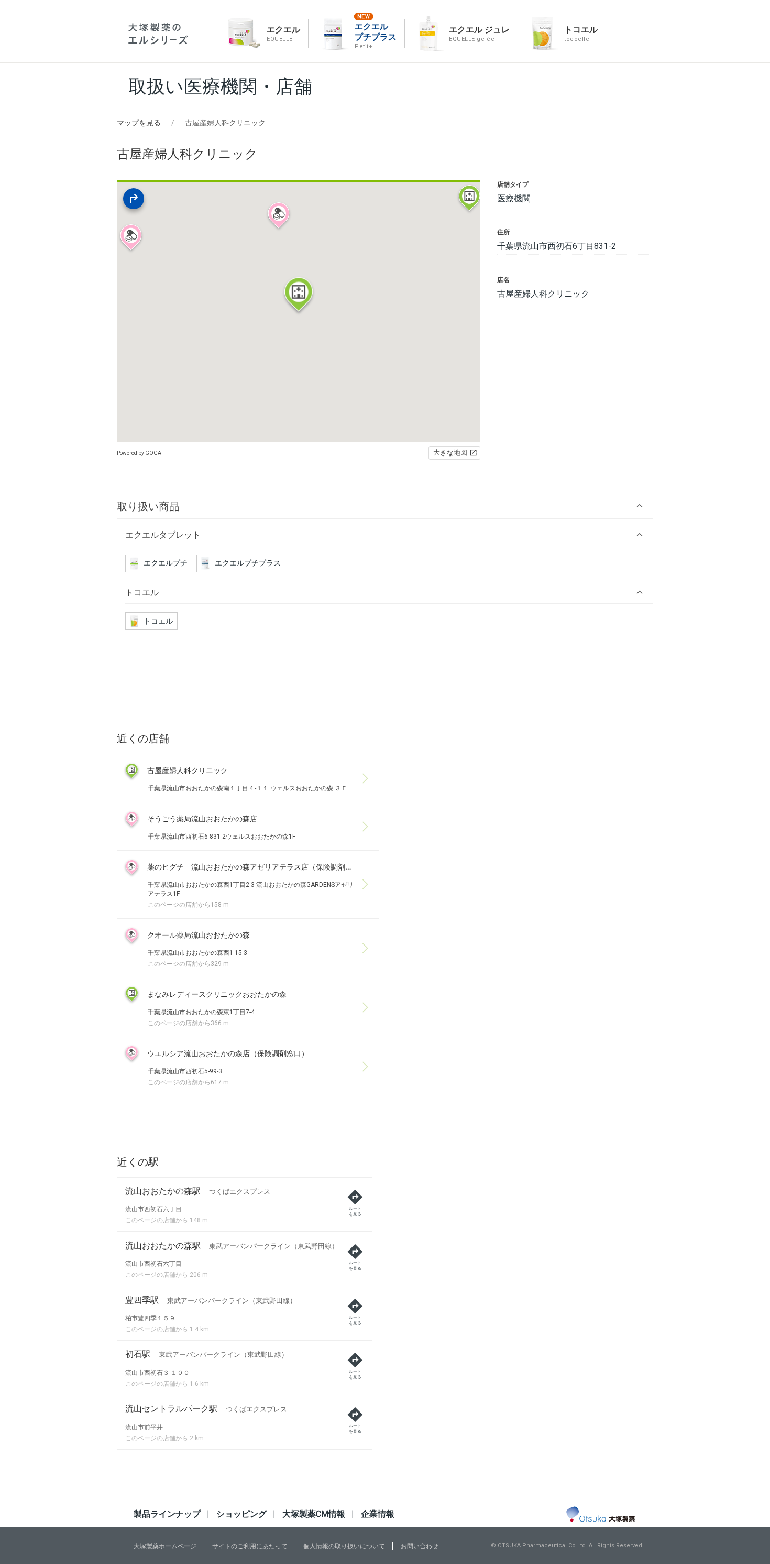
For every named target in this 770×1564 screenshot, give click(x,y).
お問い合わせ (419, 1546)
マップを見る (139, 122)
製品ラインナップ (167, 1514)
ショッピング (241, 1514)
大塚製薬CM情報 (313, 1514)
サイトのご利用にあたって (250, 1546)
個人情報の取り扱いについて (344, 1546)
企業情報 (377, 1514)
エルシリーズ (158, 34)
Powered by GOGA (139, 453)
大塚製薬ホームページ (165, 1546)
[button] (385, 506)
